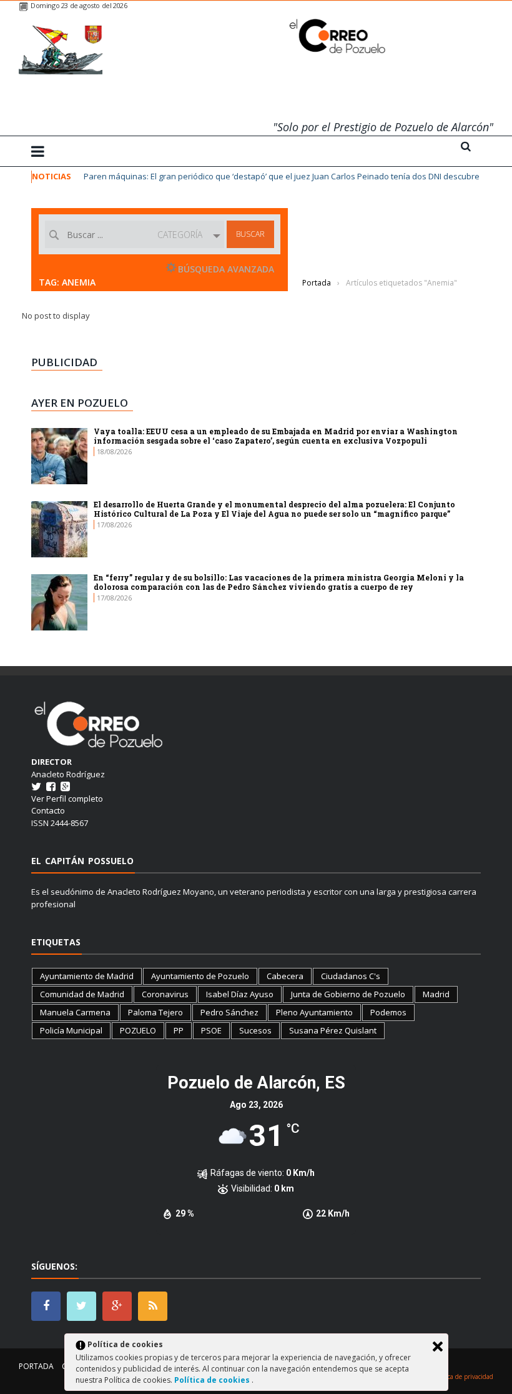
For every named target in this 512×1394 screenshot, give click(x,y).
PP (179, 1030)
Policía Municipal (71, 1030)
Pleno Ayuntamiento (314, 1012)
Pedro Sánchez (229, 1012)
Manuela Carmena (75, 1012)
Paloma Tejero (155, 1012)
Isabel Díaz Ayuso (239, 994)
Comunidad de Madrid (82, 994)
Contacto (48, 810)
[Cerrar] (438, 1347)
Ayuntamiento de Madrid (87, 976)
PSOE (211, 1030)
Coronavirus (165, 994)
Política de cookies (213, 1380)
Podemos (388, 1012)
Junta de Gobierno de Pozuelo (348, 994)
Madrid (436, 994)
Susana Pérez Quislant (333, 1030)
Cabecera (285, 976)
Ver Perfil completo (67, 798)
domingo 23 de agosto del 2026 (79, 5)
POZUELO (138, 1030)
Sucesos (255, 1030)
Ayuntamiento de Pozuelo (200, 976)
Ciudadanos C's (350, 976)
